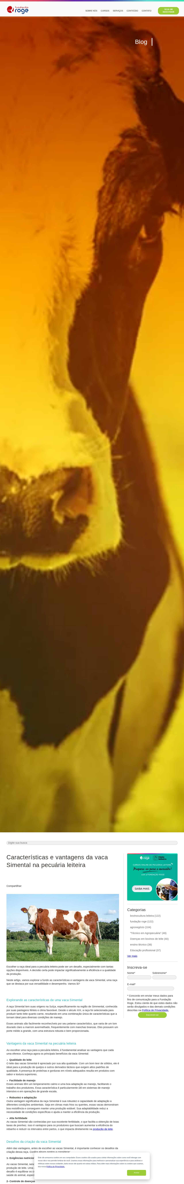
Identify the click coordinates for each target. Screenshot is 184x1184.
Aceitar (136, 1173)
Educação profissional (145, 950)
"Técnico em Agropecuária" (148, 933)
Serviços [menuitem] (118, 11)
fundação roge (141, 921)
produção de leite (103, 1129)
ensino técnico (141, 944)
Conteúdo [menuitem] (132, 11)
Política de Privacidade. (55, 1167)
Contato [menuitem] (146, 11)
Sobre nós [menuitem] (91, 11)
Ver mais (132, 956)
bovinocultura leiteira (145, 915)
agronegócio (140, 927)
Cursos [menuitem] (105, 11)
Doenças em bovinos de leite (149, 938)
